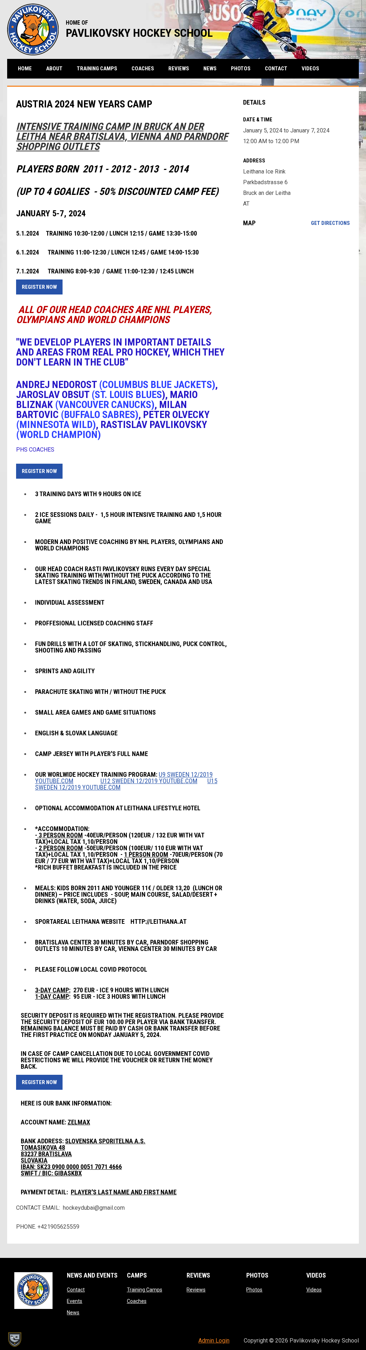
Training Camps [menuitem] (97, 68)
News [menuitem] (210, 68)
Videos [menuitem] (310, 68)
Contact (76, 1290)
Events (74, 1301)
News (73, 1312)
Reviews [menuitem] (178, 68)
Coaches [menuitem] (143, 68)
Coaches (137, 1301)
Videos (314, 1290)
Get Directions (330, 223)
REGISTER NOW (39, 287)
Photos (254, 1290)
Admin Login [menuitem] (213, 1340)
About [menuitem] (54, 68)
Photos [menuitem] (241, 68)
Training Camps (144, 1290)
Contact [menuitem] (276, 68)
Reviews (196, 1290)
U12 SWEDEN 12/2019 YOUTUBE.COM (148, 781)
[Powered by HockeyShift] (14, 1340)
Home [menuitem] (25, 68)
